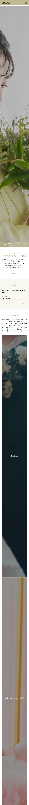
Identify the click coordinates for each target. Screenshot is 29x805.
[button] (1, 126)
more (13, 273)
